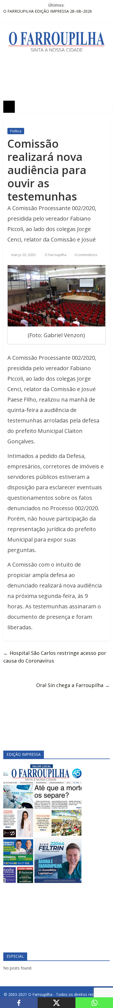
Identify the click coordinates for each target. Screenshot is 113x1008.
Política (15, 131)
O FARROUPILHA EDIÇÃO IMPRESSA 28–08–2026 (47, 11)
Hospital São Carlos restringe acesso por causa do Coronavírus (54, 657)
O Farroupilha (56, 254)
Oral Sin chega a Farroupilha (73, 685)
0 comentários (85, 254)
